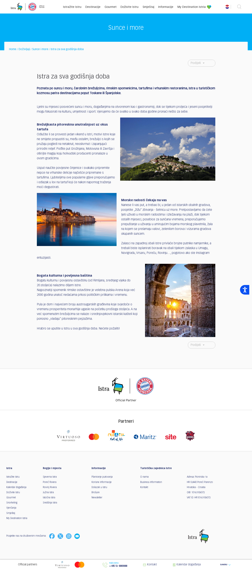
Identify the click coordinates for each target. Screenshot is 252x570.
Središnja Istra (50, 503)
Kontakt (144, 487)
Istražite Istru (72, 7)
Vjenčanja (11, 508)
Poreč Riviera (49, 482)
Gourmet (111, 7)
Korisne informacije (102, 482)
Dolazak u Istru (99, 487)
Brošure (96, 492)
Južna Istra (48, 492)
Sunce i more (40, 49)
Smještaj (148, 7)
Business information (151, 482)
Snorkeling (11, 503)
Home (12, 49)
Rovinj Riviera (50, 487)
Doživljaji (24, 49)
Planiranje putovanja (102, 477)
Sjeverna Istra (50, 477)
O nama (144, 477)
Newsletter (97, 497)
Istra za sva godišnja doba (67, 49)
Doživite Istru (130, 7)
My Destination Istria (191, 7)
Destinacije (92, 7)
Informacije (165, 7)
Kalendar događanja (16, 487)
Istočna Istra (49, 497)
